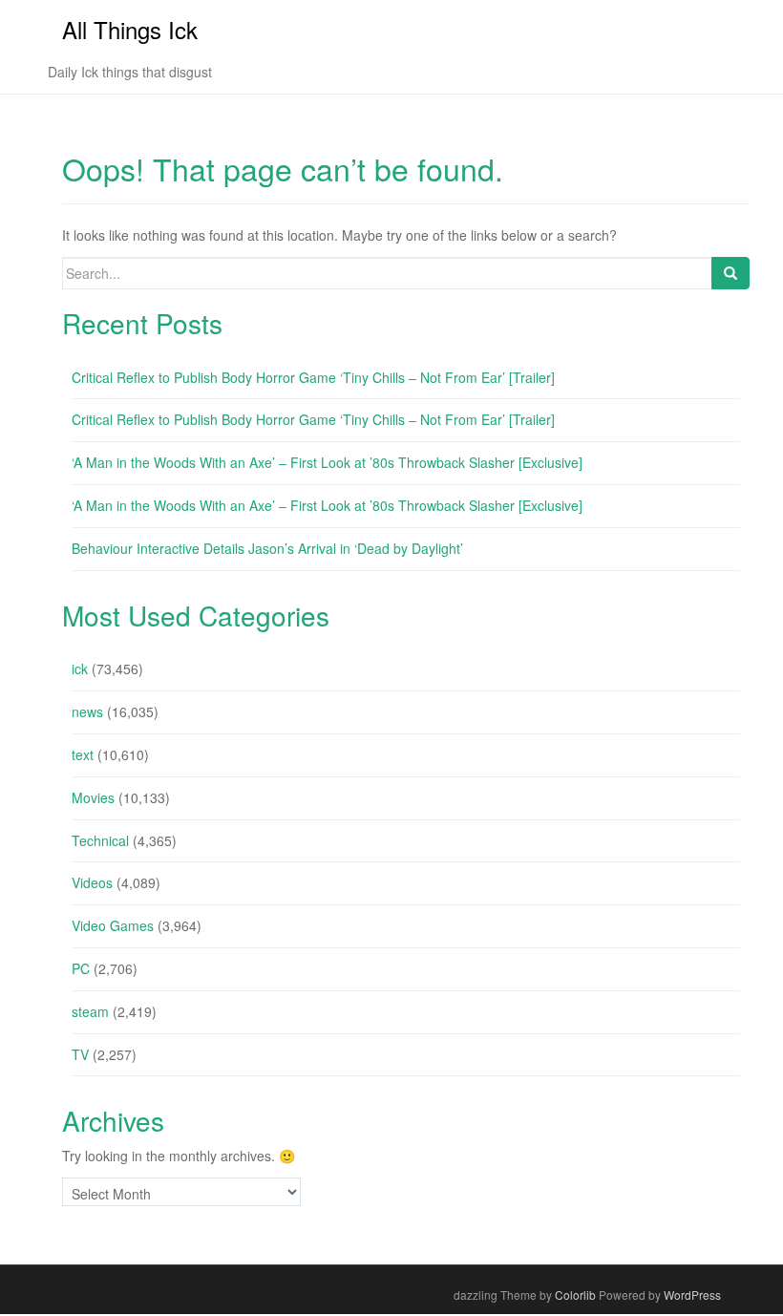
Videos (92, 882)
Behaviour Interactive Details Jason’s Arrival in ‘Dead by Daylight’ (267, 548)
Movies (93, 797)
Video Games (113, 925)
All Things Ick (130, 29)
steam (90, 1011)
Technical (100, 840)
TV (80, 1054)
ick (80, 668)
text (83, 754)
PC (81, 968)
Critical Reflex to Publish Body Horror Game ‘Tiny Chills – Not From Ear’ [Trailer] (313, 377)
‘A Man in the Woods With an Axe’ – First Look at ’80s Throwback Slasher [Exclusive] (327, 462)
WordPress (692, 1294)
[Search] (730, 273)
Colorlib (575, 1294)
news (87, 711)
